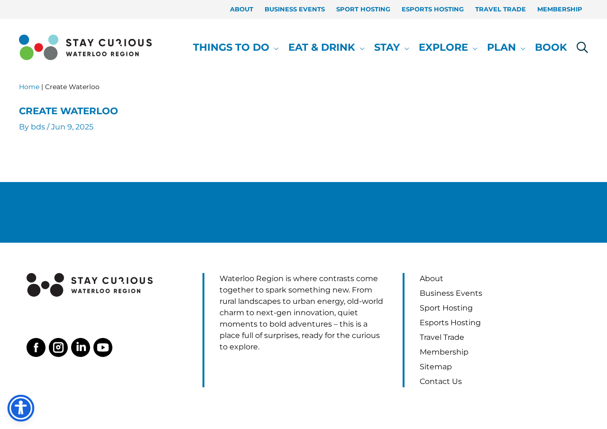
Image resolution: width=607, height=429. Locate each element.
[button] (274, 47)
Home (29, 86)
